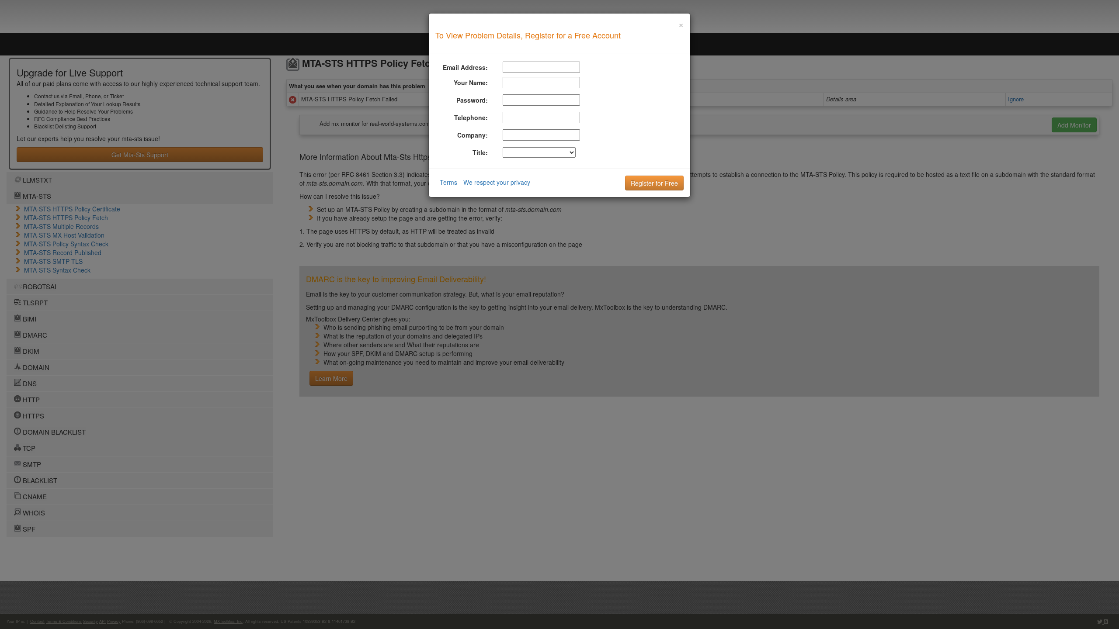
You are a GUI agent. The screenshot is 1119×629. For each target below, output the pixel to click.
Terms (448, 182)
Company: (472, 135)
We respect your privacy (496, 182)
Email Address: (465, 67)
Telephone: (471, 117)
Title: (480, 152)
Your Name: (471, 82)
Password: (472, 100)
